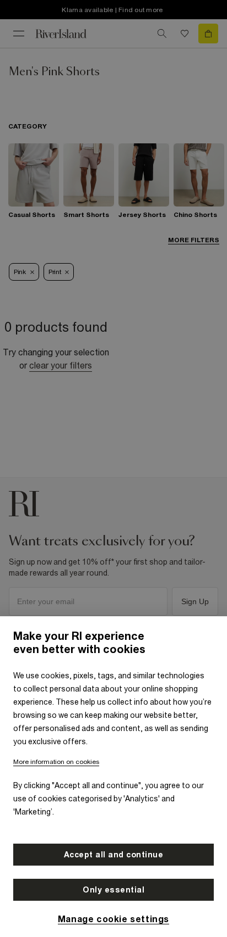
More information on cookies (56, 762)
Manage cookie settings (113, 919)
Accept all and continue (114, 854)
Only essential (113, 889)
